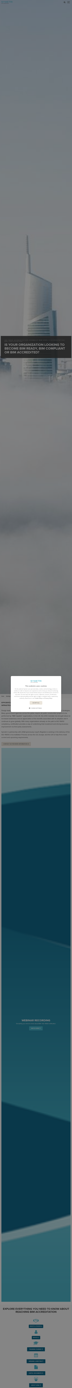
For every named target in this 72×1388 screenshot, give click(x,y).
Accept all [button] (36, 703)
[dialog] (36, 694)
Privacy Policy (48, 698)
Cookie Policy (38, 698)
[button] (36, 708)
